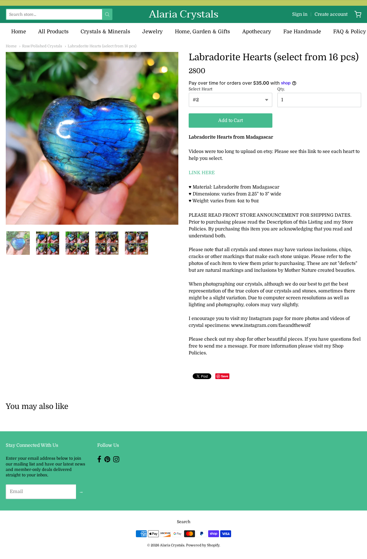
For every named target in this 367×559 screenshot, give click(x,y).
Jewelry (152, 31)
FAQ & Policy (349, 31)
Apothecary (256, 31)
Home (18, 31)
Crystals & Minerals (105, 31)
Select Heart (200, 89)
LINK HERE (202, 172)
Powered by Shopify (202, 545)
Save (224, 376)
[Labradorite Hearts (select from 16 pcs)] (18, 243)
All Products (53, 31)
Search (183, 521)
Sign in (299, 14)
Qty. (281, 89)
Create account (331, 14)
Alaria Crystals (183, 14)
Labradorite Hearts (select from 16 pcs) (102, 46)
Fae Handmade (302, 31)
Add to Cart (230, 120)
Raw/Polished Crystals (42, 46)
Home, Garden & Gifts (202, 31)
